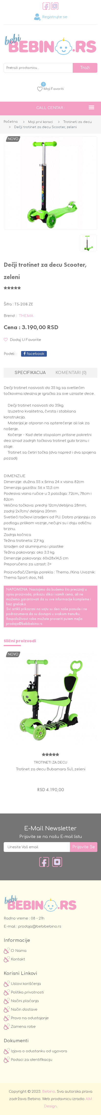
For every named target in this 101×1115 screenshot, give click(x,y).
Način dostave (24, 1009)
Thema (26, 316)
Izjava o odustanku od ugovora (38, 1051)
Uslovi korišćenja (25, 984)
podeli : (10, 354)
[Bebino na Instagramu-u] (57, 862)
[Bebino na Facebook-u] (44, 862)
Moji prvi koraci (40, 122)
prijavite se (83, 847)
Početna (11, 121)
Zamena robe (23, 1027)
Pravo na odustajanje (29, 1018)
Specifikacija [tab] (30, 373)
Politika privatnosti (27, 992)
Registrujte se (54, 17)
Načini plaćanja (24, 1001)
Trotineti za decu (77, 122)
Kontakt (17, 959)
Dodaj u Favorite (25, 340)
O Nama (18, 951)
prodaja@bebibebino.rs (24, 623)
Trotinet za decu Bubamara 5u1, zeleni (50, 769)
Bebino (48, 1092)
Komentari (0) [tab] (70, 373)
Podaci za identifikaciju (31, 1060)
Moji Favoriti (53, 88)
